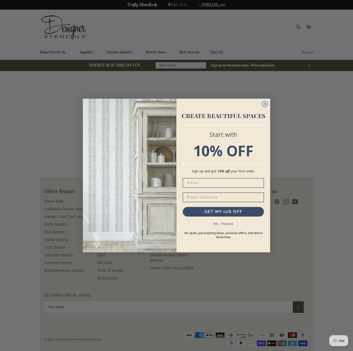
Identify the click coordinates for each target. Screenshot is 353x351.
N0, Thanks (223, 223)
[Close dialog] (265, 104)
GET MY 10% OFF (223, 211)
